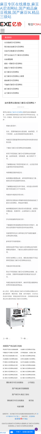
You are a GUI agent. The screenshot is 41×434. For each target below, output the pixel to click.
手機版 (25, 419)
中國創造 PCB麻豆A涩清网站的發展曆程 (11, 352)
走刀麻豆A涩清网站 (11, 93)
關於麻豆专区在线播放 (14, 382)
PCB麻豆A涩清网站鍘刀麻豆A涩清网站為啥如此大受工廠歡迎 (11, 362)
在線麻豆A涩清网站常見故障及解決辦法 (29, 349)
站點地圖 (20, 406)
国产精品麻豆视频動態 (20, 388)
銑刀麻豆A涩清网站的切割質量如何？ (29, 374)
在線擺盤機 (8, 59)
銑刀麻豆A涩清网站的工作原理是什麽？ (11, 371)
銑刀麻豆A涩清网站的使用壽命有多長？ (29, 368)
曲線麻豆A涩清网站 (11, 80)
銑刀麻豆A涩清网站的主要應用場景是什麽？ (11, 365)
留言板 (31, 400)
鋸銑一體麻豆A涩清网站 (13, 63)
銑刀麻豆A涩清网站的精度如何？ (11, 368)
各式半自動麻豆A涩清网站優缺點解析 (29, 362)
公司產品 (31, 382)
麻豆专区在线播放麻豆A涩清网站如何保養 (11, 356)
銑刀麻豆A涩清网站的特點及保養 (29, 356)
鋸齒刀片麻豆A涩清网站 (13, 68)
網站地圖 (3, 432)
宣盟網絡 (32, 416)
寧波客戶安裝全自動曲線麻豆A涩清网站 (11, 349)
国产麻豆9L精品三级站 (20, 394)
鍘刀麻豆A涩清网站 (11, 89)
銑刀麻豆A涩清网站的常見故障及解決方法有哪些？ (29, 378)
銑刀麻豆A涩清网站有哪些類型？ (29, 371)
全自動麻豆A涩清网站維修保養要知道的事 (11, 359)
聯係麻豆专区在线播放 (15, 400)
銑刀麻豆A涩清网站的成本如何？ (11, 378)
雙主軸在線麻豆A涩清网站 (14, 47)
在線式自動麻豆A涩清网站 (14, 51)
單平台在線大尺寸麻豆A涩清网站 (16, 55)
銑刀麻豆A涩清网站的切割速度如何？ (11, 374)
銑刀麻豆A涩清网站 (11, 72)
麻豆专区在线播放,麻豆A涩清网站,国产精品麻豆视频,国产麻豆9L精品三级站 (19, 10)
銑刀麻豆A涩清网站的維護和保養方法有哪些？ (29, 365)
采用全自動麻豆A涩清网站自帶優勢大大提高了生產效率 (29, 359)
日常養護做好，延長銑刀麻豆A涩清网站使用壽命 (29, 352)
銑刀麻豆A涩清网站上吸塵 (14, 76)
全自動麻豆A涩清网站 (12, 42)
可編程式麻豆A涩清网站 (13, 84)
